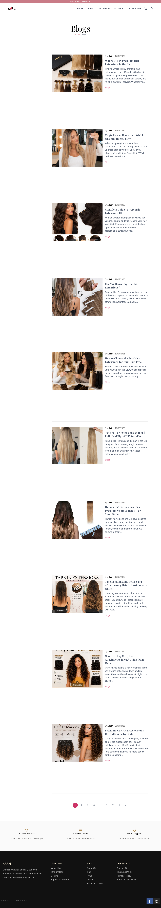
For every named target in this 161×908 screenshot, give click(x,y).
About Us (91, 868)
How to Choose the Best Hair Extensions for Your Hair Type (123, 360)
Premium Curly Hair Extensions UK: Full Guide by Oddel (124, 732)
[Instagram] (156, 901)
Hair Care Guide (95, 883)
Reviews (91, 879)
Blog (89, 872)
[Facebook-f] (150, 901)
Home (80, 8)
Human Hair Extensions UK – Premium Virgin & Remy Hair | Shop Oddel (123, 510)
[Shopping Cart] (146, 8)
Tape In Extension (60, 879)
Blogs (107, 88)
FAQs (89, 876)
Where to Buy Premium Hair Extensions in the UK (122, 62)
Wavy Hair (56, 868)
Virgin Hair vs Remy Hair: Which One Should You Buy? (124, 136)
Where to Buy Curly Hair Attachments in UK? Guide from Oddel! (124, 659)
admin (110, 56)
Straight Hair (57, 872)
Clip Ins (54, 876)
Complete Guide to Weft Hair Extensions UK (122, 211)
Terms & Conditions (126, 879)
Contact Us (135, 8)
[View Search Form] (150, 8)
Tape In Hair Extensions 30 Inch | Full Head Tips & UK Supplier (125, 434)
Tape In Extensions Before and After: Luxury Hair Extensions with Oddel (126, 585)
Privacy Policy (124, 876)
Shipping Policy (124, 872)
